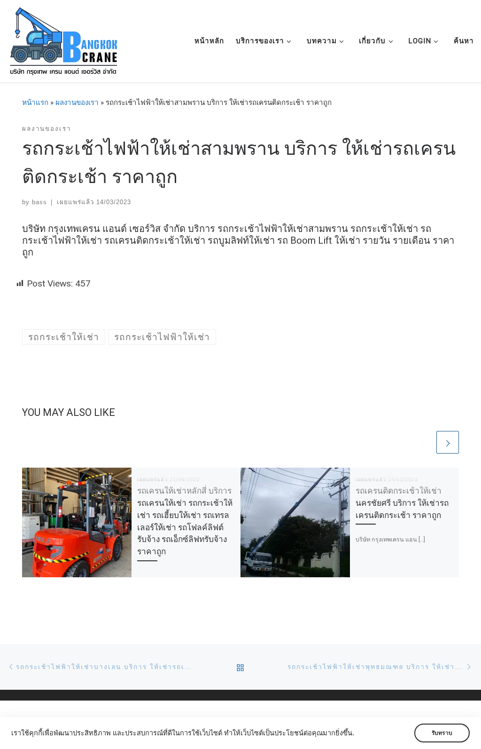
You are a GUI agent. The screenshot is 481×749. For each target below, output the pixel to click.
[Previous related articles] (423, 442)
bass (39, 202)
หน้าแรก (35, 102)
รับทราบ (442, 733)
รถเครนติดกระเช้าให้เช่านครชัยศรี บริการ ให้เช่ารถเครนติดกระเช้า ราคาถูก (402, 503)
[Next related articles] (447, 442)
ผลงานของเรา (77, 102)
